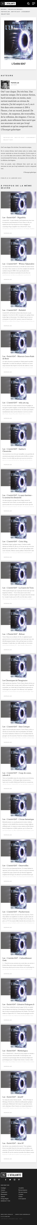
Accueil (4, 9)
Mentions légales (7, 1214)
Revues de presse (15, 9)
